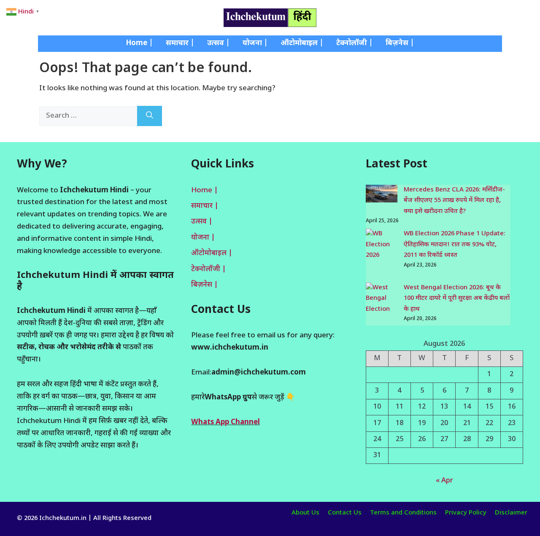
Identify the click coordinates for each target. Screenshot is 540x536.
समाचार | (180, 43)
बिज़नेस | (400, 43)
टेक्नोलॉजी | (354, 43)
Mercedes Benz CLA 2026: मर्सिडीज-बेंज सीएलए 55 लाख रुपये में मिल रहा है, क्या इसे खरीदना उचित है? (454, 200)
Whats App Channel (225, 422)
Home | (139, 43)
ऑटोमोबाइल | (302, 43)
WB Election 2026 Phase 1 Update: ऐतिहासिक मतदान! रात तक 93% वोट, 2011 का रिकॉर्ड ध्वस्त (454, 244)
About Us (305, 513)
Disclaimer (511, 513)
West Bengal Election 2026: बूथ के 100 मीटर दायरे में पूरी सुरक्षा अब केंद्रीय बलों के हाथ (457, 298)
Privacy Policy (465, 513)
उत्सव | (218, 43)
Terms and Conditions (403, 513)
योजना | (255, 43)
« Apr (444, 480)
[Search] (149, 116)
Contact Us (345, 513)
